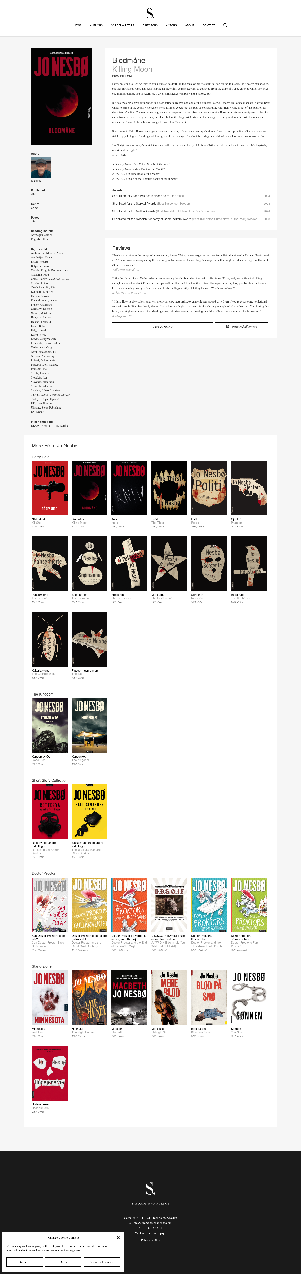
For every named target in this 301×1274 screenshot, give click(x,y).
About (189, 25)
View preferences (102, 1262)
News (78, 25)
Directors (150, 25)
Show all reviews (162, 326)
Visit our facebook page (150, 1233)
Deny (63, 1262)
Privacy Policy (150, 1240)
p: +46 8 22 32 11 (150, 1228)
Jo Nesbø (36, 180)
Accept (24, 1262)
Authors (96, 25)
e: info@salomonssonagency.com (150, 1223)
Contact (209, 25)
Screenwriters (122, 25)
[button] (118, 1238)
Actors (171, 25)
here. (78, 1250)
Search (225, 24)
